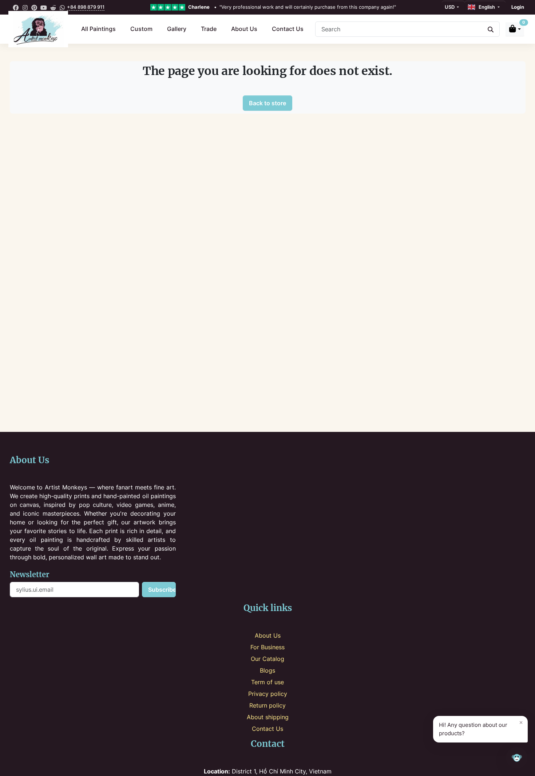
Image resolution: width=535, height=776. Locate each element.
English (485, 7)
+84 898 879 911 (85, 7)
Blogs (267, 670)
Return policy (267, 705)
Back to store (267, 103)
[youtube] (43, 7)
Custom (141, 28)
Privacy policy (267, 693)
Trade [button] (209, 28)
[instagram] (25, 7)
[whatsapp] (62, 7)
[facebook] (16, 7)
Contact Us (288, 28)
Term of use (267, 682)
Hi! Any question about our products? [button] (481, 727)
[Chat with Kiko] (517, 758)
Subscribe (162, 589)
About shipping (268, 717)
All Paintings (98, 28)
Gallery (176, 28)
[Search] (491, 29)
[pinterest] (34, 7)
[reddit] (53, 7)
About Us (244, 28)
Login (517, 7)
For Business (267, 647)
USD (450, 7)
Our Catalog (267, 658)
